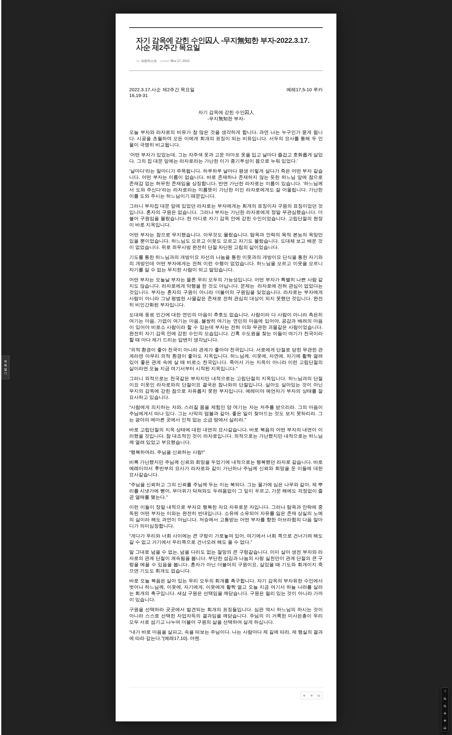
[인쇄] (445, 728)
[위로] (445, 713)
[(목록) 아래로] (445, 720)
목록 (5, 367)
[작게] (445, 706)
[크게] (445, 698)
